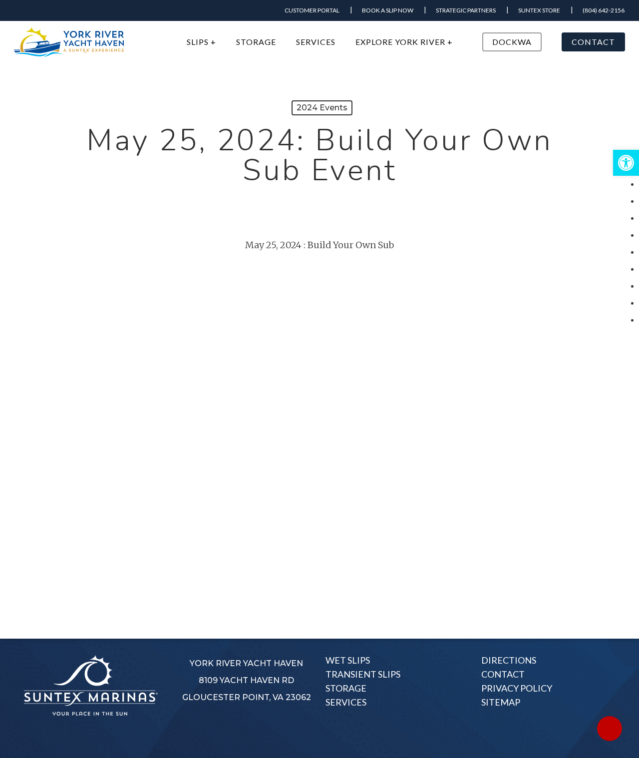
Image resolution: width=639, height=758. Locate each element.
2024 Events (322, 107)
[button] (626, 163)
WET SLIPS (347, 660)
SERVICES (345, 702)
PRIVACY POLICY (516, 688)
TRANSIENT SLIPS (362, 674)
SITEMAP (500, 702)
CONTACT (503, 674)
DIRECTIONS (508, 660)
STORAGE (345, 688)
